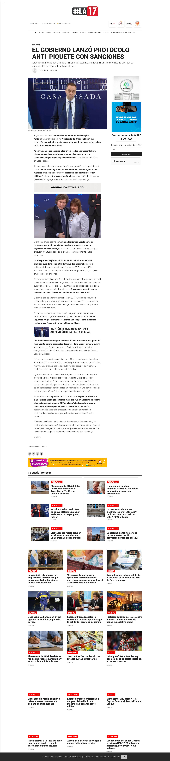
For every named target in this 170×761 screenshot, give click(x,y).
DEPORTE (75, 32)
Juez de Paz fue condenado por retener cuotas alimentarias (83, 657)
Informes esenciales (94, 32)
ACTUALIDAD (66, 32)
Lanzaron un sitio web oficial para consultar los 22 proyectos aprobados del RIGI (122, 535)
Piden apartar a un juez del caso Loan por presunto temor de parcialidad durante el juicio (45, 743)
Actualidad (36, 45)
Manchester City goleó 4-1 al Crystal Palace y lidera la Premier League (124, 701)
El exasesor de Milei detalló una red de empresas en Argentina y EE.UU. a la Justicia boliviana (65, 490)
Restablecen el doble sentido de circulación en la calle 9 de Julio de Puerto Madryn (123, 577)
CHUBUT (48, 32)
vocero (44, 446)
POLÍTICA (82, 32)
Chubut (111, 571)
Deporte (32, 613)
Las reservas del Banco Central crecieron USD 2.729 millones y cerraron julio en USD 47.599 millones (122, 513)
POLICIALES (57, 32)
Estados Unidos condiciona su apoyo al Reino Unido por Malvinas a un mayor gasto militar (65, 513)
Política (32, 571)
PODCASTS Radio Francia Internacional (123, 32)
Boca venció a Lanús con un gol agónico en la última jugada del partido (44, 619)
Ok (124, 756)
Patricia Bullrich (34, 446)
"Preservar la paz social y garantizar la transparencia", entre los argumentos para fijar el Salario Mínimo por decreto (85, 579)
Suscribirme (126, 154)
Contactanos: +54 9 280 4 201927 (126, 137)
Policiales (72, 652)
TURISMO (105, 32)
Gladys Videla (43, 70)
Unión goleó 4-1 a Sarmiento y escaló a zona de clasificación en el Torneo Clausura (124, 659)
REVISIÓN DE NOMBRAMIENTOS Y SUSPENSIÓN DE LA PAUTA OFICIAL (70, 330)
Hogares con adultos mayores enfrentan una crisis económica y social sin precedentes (122, 490)
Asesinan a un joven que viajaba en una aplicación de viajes (84, 742)
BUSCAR (41, 32)
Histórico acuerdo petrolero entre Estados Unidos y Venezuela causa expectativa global (124, 619)
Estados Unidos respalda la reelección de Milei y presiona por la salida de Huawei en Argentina (85, 619)
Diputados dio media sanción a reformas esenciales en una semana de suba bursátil (66, 535)
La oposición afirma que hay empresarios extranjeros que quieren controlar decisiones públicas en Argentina (43, 579)
